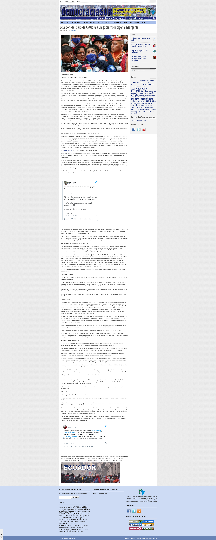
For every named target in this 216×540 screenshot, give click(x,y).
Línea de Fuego (68, 150)
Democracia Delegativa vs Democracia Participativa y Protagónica (138, 58)
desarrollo (135, 92)
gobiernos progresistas (142, 98)
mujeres (141, 105)
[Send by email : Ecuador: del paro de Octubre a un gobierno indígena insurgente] (75, 30)
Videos (72, 1)
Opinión (100, 22)
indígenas (135, 100)
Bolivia (146, 84)
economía (150, 93)
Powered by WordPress (135, 538)
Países (107, 22)
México (145, 105)
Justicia (92, 22)
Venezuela (134, 113)
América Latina (80, 506)
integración (82, 521)
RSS (139, 511)
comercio (151, 87)
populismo (146, 107)
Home (61, 1)
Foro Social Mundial (139, 96)
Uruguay (151, 111)
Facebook (134, 130)
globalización (150, 97)
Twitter (139, 130)
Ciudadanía (76, 22)
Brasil (151, 84)
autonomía (140, 85)
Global (125, 22)
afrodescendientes (135, 81)
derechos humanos (148, 91)
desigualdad (143, 93)
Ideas (68, 22)
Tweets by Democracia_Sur (138, 120)
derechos (135, 90)
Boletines (78, 1)
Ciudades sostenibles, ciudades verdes (140, 39)
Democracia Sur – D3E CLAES (67, 538)
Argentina (141, 82)
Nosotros (67, 1)
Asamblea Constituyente (73, 509)
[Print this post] (73, 30)
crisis (88, 511)
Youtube (144, 130)
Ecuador (134, 94)
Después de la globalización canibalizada (139, 51)
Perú (137, 107)
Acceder (127, 538)
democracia (140, 88)
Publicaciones (134, 22)
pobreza (141, 107)
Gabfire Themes (153, 538)
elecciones (143, 95)
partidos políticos (63, 527)
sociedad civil (141, 111)
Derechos (85, 22)
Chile (132, 87)
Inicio (63, 22)
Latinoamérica (116, 22)
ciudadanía (139, 86)
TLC (147, 111)
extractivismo (151, 95)
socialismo (133, 111)
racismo (154, 109)
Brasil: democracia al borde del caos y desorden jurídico (140, 45)
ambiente (143, 81)
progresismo (145, 108)
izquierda (149, 100)
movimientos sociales (141, 104)
